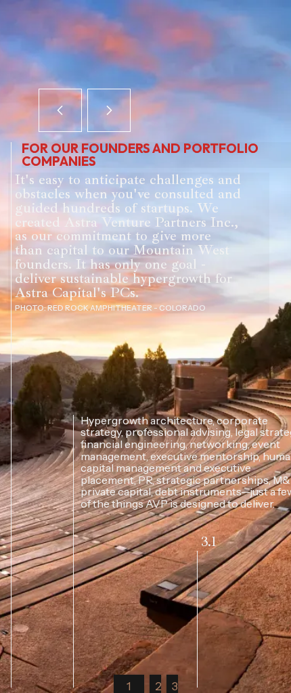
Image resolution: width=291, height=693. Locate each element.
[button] (60, 110)
